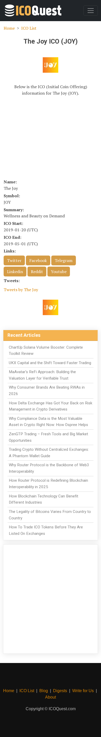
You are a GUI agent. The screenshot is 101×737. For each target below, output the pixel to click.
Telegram (64, 260)
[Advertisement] (50, 137)
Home (9, 28)
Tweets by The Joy (21, 289)
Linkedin (15, 271)
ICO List (29, 28)
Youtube (59, 271)
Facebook (38, 260)
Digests (60, 691)
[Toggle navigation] (90, 10)
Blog (43, 691)
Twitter (14, 260)
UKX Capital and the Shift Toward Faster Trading (50, 363)
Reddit (37, 271)
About (50, 697)
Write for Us (83, 691)
